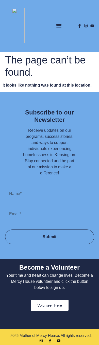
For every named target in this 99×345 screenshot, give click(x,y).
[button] (59, 26)
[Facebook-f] (79, 26)
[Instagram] (86, 26)
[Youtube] (92, 26)
